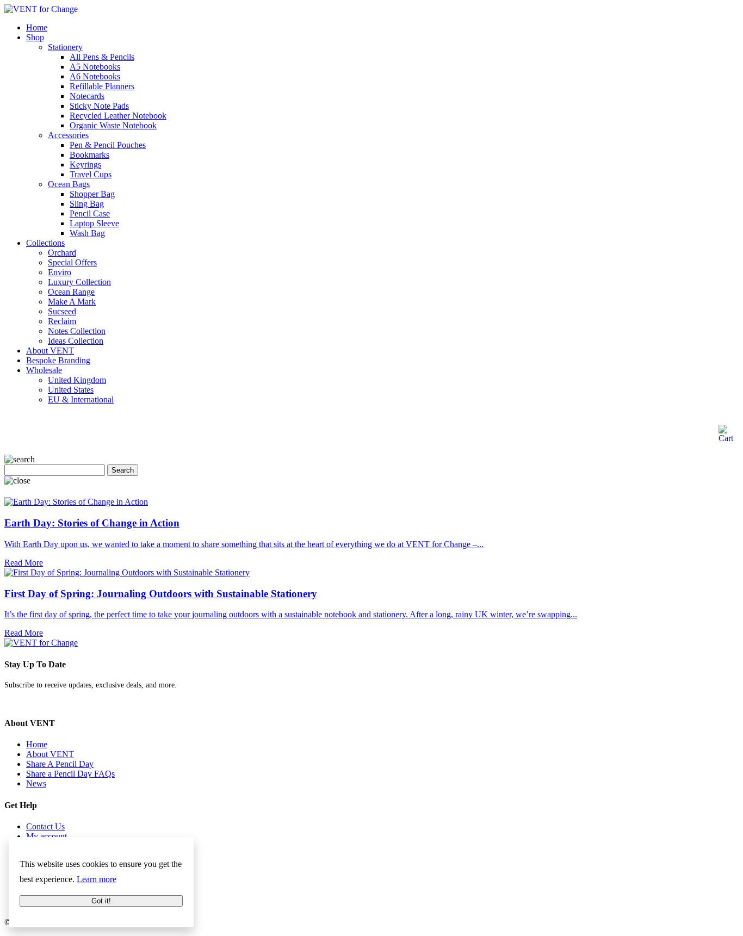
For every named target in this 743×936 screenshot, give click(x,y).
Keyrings (85, 164)
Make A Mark (72, 301)
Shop (35, 37)
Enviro (59, 272)
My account (46, 836)
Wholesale (44, 370)
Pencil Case (90, 213)
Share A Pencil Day (60, 763)
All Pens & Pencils (102, 56)
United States (71, 389)
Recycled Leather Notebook (118, 115)
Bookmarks (89, 154)
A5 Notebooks (95, 66)
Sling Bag (87, 203)
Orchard (62, 252)
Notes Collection (77, 331)
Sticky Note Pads (99, 105)
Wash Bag (87, 233)
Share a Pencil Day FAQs (70, 773)
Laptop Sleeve (94, 223)
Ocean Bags (69, 184)
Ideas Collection (75, 340)
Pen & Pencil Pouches (108, 145)
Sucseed (62, 311)
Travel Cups (91, 174)
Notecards (87, 96)
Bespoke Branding (58, 360)
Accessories (68, 135)
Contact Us (45, 826)
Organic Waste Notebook (113, 125)
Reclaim (62, 321)
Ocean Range (71, 291)
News (36, 783)
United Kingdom (77, 380)
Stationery (65, 47)
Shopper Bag (92, 194)
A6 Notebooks (95, 76)
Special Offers (72, 262)
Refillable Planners (102, 86)
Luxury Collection (79, 282)
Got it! (101, 901)
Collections (45, 242)
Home (36, 27)
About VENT (50, 350)
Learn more (96, 879)
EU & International (81, 399)
